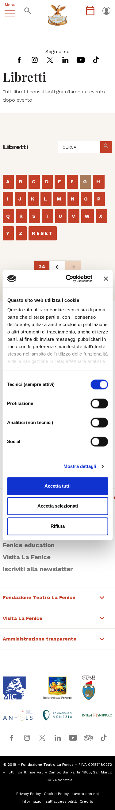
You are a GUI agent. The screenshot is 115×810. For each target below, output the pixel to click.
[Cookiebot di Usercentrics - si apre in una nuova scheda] (68, 278)
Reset (42, 233)
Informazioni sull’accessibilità (49, 801)
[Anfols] (18, 715)
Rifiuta (58, 526)
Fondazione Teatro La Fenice (39, 597)
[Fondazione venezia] (57, 715)
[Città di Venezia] (97, 688)
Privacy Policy (28, 794)
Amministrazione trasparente (39, 639)
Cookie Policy (56, 794)
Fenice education (29, 545)
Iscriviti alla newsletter (38, 569)
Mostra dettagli (79, 466)
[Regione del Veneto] (57, 687)
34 (42, 267)
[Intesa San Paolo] (97, 715)
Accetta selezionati (57, 505)
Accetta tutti (57, 486)
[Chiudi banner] (106, 278)
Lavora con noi (85, 794)
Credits (86, 801)
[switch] (99, 403)
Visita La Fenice (27, 557)
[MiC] (18, 687)
